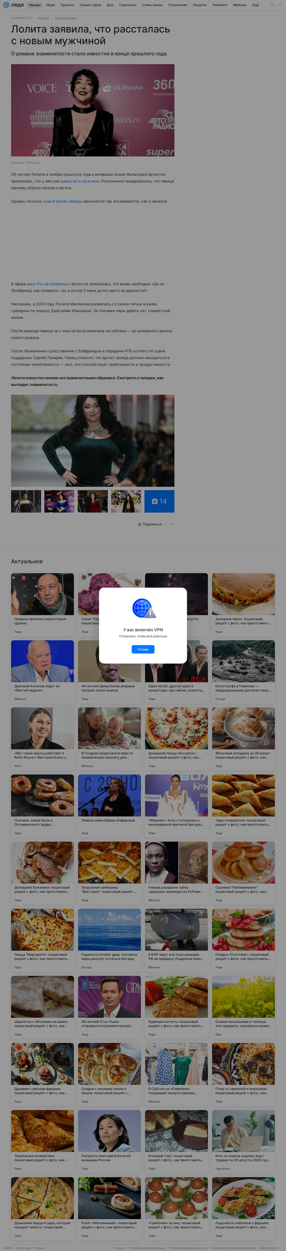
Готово (143, 649)
